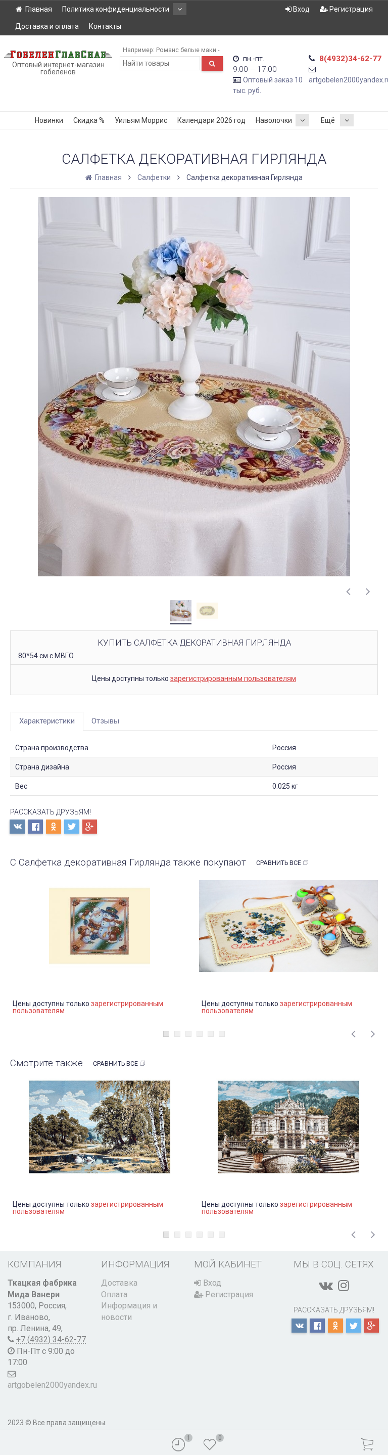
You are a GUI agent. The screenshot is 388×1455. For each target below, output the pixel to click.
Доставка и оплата (47, 26)
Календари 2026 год (211, 120)
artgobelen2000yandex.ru (52, 1385)
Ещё (328, 120)
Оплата (114, 1294)
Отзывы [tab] (105, 720)
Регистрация (350, 9)
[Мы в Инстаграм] (343, 1285)
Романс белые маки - (187, 50)
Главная (38, 9)
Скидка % (89, 120)
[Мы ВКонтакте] (326, 1285)
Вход (301, 9)
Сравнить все (278, 863)
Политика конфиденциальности (115, 9)
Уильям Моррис (141, 120)
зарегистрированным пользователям (233, 678)
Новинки (49, 120)
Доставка (119, 1283)
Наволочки (274, 120)
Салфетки (154, 177)
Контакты (105, 26)
